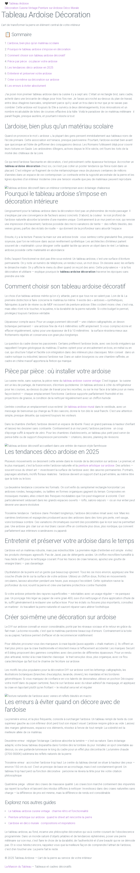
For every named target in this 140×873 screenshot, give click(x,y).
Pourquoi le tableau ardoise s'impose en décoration (39, 49)
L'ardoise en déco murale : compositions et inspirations (42, 823)
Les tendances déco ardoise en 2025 (30, 67)
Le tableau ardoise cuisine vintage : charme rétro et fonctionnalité (48, 811)
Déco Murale (71, 8)
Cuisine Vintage (28, 8)
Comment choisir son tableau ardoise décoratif (36, 55)
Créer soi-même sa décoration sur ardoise (33, 79)
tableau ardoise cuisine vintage (82, 380)
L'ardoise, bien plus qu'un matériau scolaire (33, 43)
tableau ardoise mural (81, 406)
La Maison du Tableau (18, 866)
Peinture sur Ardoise (50, 8)
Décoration (11, 8)
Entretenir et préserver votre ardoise (30, 73)
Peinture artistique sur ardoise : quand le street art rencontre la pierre (50, 817)
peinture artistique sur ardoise (97, 465)
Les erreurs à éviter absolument (27, 85)
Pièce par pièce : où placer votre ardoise (32, 61)
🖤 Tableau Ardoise (17, 3)
